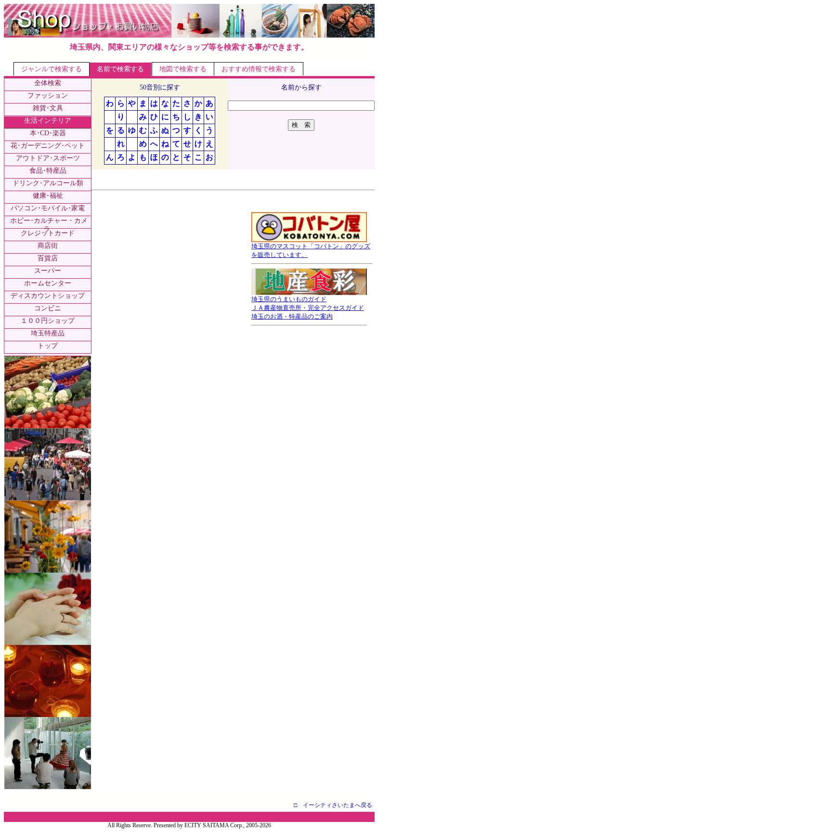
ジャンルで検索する (51, 69)
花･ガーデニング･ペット (48, 145)
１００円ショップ (48, 320)
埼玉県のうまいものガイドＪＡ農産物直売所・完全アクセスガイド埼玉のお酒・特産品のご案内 (307, 307)
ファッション (47, 95)
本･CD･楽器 (48, 133)
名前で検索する (120, 69)
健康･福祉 (48, 195)
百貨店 (48, 258)
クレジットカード (48, 233)
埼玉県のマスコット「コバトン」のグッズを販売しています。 (310, 250)
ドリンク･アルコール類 (48, 183)
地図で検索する (183, 69)
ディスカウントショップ (48, 295)
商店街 (48, 245)
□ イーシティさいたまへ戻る (333, 805)
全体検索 (47, 83)
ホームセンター (47, 283)
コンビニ (47, 308)
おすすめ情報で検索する (258, 69)
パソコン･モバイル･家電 (48, 208)
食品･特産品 (47, 170)
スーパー (47, 270)
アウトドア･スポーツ (48, 158)
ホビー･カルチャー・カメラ (49, 225)
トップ (48, 345)
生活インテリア (47, 120)
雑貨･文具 (48, 108)
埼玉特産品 (48, 333)
